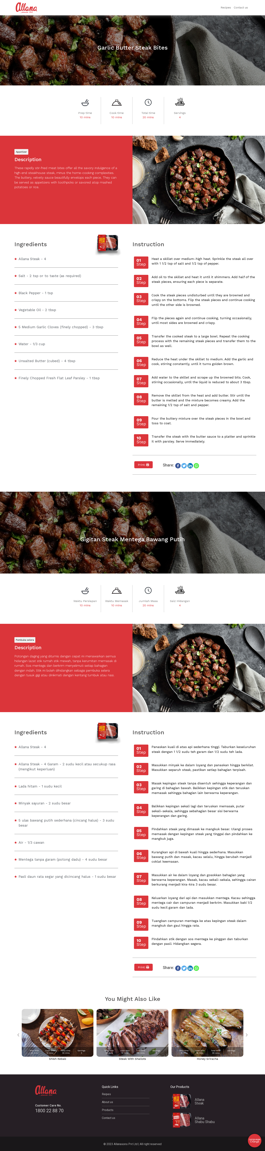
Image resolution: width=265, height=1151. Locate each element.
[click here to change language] (254, 1140)
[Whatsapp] (196, 465)
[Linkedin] (190, 465)
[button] (136, 180)
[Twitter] (184, 465)
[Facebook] (178, 465)
